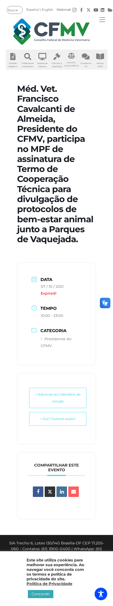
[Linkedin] (61, 491)
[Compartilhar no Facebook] (38, 491)
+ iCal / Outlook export (57, 419)
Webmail (63, 10)
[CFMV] (51, 32)
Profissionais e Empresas (28, 65)
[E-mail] (73, 491)
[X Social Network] (50, 491)
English (47, 10)
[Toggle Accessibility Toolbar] (101, 594)
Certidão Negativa (13, 65)
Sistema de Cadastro (42, 65)
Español (32, 10)
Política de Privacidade (49, 583)
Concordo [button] (41, 594)
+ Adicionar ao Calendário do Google (58, 397)
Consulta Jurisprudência (71, 64)
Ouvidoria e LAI (85, 65)
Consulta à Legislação (57, 65)
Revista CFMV (100, 65)
